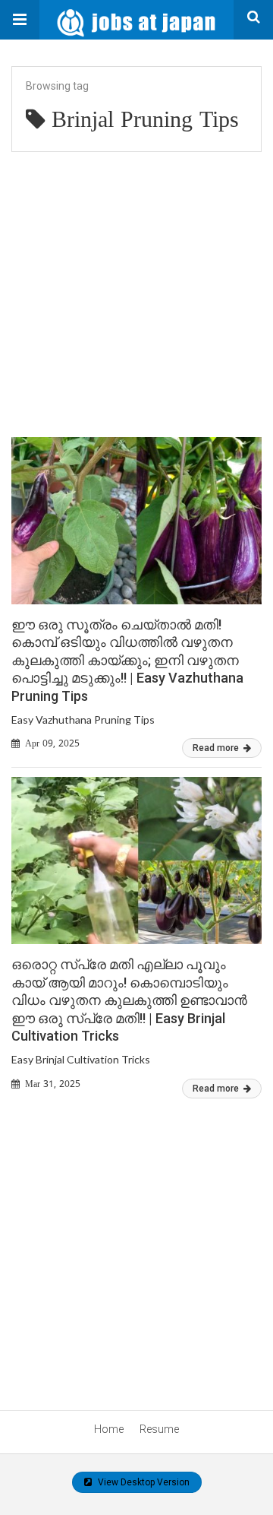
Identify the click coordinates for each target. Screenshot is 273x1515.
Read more (217, 748)
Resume (159, 1429)
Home (109, 1429)
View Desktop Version (143, 1482)
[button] (19, 20)
